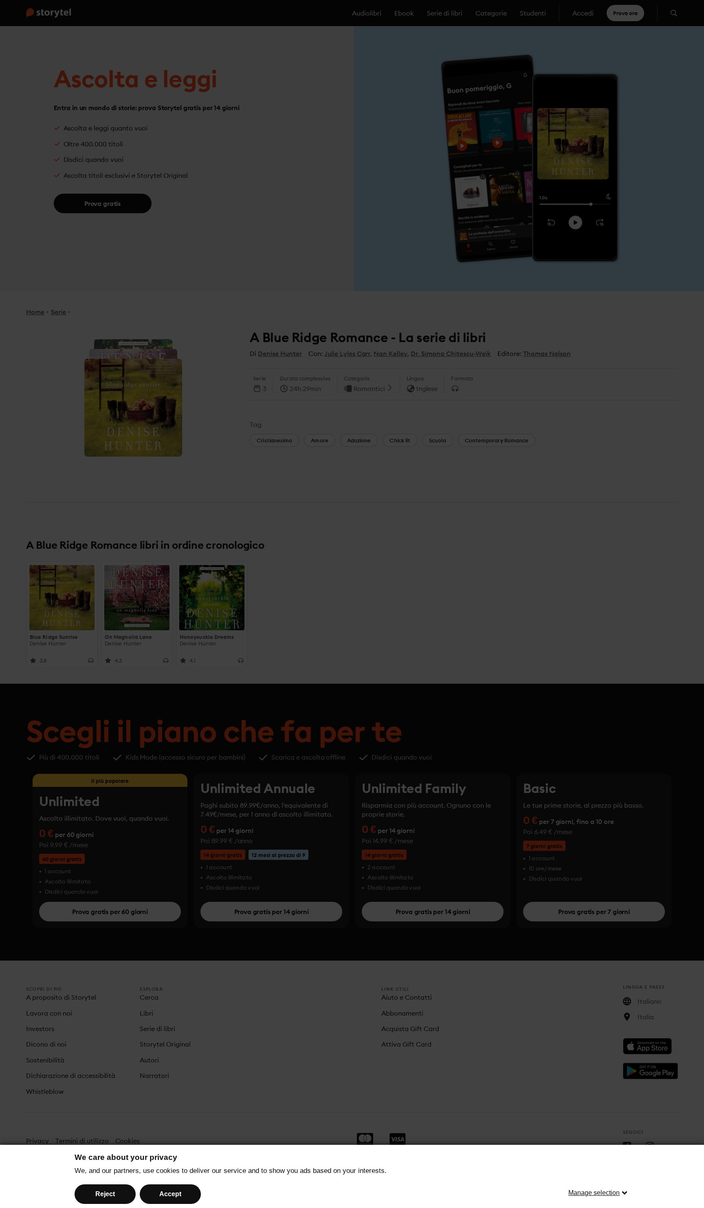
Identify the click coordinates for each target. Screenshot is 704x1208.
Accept (170, 1193)
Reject (105, 1193)
